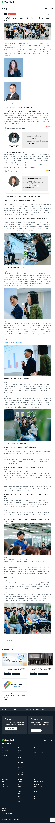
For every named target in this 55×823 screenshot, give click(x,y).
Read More (11, 728)
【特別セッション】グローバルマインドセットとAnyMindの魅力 (28, 709)
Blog (9, 709)
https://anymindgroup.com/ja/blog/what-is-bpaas (13, 342)
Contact (36, 730)
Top (5, 709)
